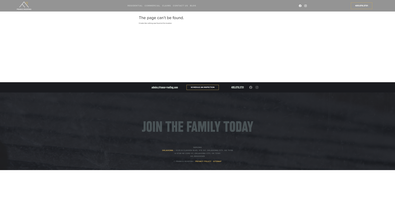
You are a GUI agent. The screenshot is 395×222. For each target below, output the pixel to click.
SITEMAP (217, 161)
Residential (135, 6)
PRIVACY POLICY (203, 161)
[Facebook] (300, 5)
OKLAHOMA (168, 150)
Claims (166, 6)
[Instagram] (305, 5)
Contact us (180, 6)
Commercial (152, 6)
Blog (193, 6)
